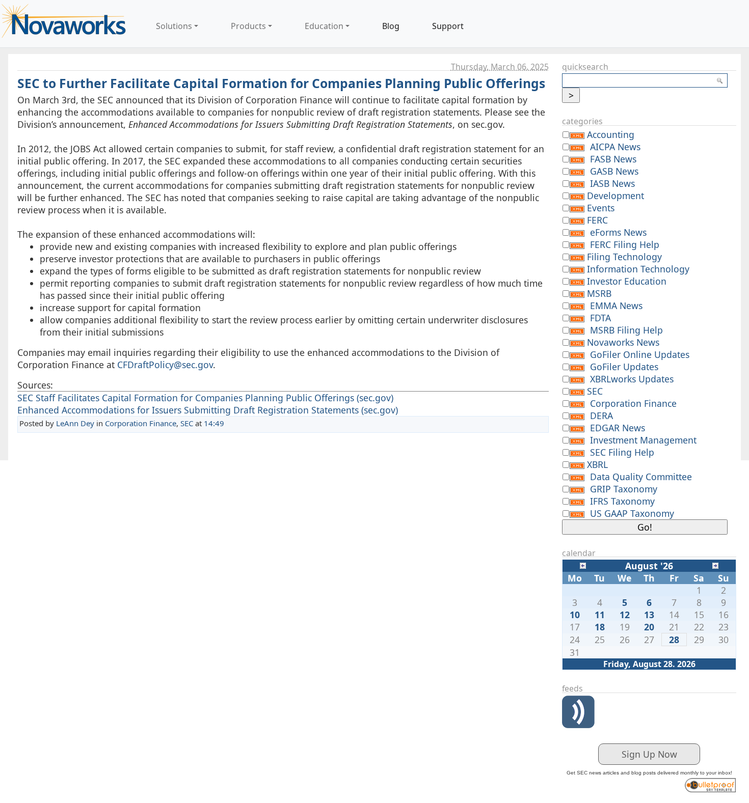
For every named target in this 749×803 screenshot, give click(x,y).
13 (649, 614)
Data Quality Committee (641, 476)
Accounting (610, 134)
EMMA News (616, 305)
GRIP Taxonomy (623, 489)
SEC (186, 423)
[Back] (583, 565)
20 (649, 627)
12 (625, 614)
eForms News (618, 232)
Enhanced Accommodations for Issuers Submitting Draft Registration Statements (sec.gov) (207, 410)
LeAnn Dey (75, 423)
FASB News (613, 159)
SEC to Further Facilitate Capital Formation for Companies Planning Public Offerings (281, 83)
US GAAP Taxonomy (632, 513)
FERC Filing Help (624, 244)
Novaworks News (623, 342)
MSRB (599, 293)
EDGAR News (617, 428)
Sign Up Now (649, 754)
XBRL (597, 464)
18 (600, 627)
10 (575, 614)
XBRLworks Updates (632, 379)
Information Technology (638, 269)
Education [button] (324, 26)
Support (448, 26)
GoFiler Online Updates (639, 354)
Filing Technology (624, 257)
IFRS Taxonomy (622, 501)
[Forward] (715, 565)
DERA (601, 415)
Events (600, 208)
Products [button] (248, 26)
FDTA (600, 318)
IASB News (612, 183)
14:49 (214, 423)
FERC (597, 220)
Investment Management (643, 440)
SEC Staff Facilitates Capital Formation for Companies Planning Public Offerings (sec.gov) (205, 398)
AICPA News (615, 147)
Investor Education (626, 281)
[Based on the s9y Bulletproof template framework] (710, 784)
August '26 (649, 566)
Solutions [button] (174, 26)
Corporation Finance (140, 423)
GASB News (614, 171)
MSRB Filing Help (626, 330)
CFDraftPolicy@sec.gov (165, 364)
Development (615, 195)
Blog (390, 26)
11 (600, 614)
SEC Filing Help (622, 452)
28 (674, 639)
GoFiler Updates (624, 367)
